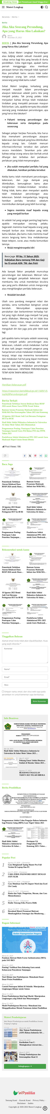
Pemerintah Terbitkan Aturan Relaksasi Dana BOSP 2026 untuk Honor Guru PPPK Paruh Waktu (23, 405)
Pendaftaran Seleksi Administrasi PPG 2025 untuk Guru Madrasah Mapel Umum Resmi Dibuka (25, 438)
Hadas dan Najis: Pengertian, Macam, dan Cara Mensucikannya (27, 894)
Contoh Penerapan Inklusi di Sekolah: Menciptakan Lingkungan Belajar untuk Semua (23, 988)
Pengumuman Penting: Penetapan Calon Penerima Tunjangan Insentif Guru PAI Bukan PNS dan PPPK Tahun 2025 (23, 431)
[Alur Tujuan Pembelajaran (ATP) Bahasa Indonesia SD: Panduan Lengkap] (10, 1032)
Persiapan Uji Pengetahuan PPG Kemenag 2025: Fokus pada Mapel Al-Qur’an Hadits (36, 844)
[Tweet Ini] (30, 456)
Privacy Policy (38, 1100)
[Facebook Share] (25, 456)
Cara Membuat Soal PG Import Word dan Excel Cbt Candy (27, 885)
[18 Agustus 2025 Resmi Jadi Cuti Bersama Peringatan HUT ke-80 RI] (12, 499)
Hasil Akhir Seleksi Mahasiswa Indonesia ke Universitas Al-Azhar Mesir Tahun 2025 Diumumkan (24, 423)
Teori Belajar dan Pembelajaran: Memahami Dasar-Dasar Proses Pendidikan (23, 978)
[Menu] (4, 7)
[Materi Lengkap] (25, 1092)
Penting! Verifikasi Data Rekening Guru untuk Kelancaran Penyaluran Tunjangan (21, 968)
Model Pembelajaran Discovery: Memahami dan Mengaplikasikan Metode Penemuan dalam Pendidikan (24, 1007)
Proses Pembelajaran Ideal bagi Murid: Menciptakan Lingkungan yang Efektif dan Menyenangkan (23, 997)
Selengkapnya (24, 1066)
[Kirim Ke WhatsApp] (46, 456)
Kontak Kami (25, 1100)
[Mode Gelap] (42, 7)
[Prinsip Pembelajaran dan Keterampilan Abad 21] (10, 1057)
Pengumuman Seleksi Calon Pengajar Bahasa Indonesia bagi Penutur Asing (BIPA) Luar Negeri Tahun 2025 (24, 821)
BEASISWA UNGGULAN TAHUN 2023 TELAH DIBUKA (32, 774)
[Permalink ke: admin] (4, 36)
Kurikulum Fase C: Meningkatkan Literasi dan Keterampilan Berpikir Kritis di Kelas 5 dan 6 (32, 1043)
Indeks (30, 1103)
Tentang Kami (11, 1100)
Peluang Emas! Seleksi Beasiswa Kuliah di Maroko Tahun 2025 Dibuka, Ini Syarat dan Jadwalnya (32, 762)
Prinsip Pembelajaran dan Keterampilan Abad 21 (30, 1056)
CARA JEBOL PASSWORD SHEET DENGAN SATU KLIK (27, 875)
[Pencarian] (46, 7)
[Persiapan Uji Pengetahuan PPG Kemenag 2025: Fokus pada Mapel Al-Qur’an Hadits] (37, 833)
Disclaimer (21, 1103)
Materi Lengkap (14, 7)
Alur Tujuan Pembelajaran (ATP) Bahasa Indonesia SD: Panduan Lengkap (30, 1031)
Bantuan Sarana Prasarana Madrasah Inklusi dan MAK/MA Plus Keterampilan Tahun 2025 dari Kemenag (25, 411)
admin (10, 36)
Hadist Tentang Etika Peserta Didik (22, 903)
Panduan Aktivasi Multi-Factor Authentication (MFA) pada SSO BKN (24, 959)
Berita (4, 22)
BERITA (5, 43)
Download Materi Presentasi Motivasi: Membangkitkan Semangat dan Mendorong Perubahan (25, 912)
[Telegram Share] (41, 456)
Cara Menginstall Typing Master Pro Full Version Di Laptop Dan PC (25, 866)
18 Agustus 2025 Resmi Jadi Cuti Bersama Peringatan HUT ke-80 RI (23, 417)
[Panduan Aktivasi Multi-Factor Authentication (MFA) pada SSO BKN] (25, 940)
